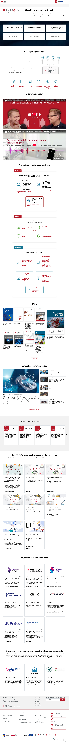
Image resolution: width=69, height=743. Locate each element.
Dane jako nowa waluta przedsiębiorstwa (13, 394)
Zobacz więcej (34, 358)
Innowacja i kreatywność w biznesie (45, 228)
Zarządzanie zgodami (58, 725)
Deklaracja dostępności (59, 718)
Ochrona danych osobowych (60, 728)
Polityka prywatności (58, 724)
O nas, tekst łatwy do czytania (60, 721)
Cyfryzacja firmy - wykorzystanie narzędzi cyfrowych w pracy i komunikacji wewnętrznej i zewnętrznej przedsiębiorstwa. (46, 278)
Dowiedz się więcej (21, 191)
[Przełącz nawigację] (66, 2)
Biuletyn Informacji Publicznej (60, 716)
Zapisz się (62, 699)
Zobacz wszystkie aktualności (34, 409)
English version (57, 713)
